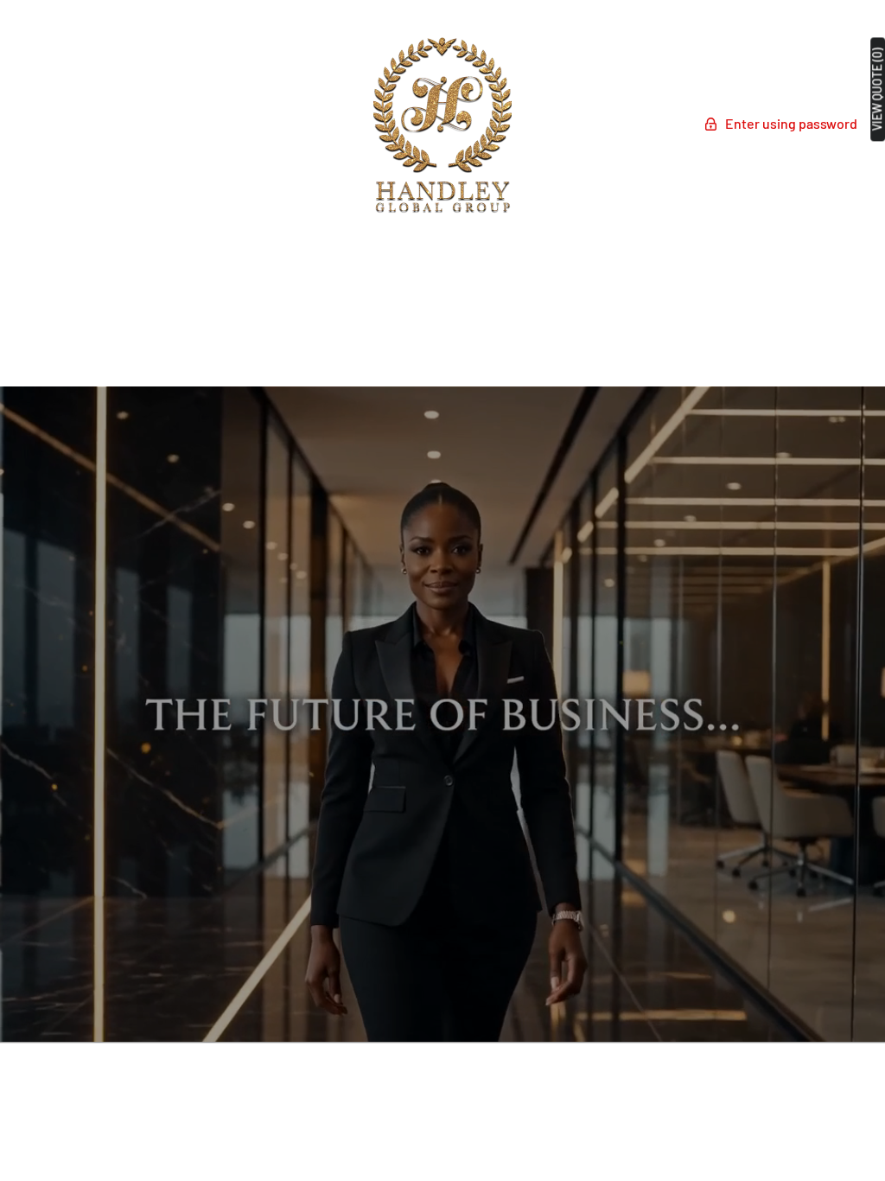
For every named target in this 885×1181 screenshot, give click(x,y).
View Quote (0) (877, 89)
